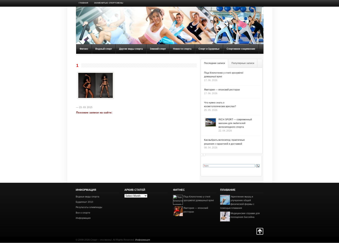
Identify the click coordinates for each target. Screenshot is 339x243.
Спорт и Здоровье (209, 49)
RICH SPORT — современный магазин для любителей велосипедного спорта (235, 123)
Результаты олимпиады (89, 207)
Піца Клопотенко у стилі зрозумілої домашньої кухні (198, 198)
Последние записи (214, 63)
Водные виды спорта (87, 196)
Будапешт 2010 (84, 202)
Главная (83, 3)
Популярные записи (242, 63)
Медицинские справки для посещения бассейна (245, 215)
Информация (83, 218)
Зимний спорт (158, 49)
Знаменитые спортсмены (108, 3)
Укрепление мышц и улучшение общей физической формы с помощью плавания (237, 202)
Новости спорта (182, 49)
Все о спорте (83, 212)
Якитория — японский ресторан (222, 89)
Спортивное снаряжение (241, 49)
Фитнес (84, 49)
